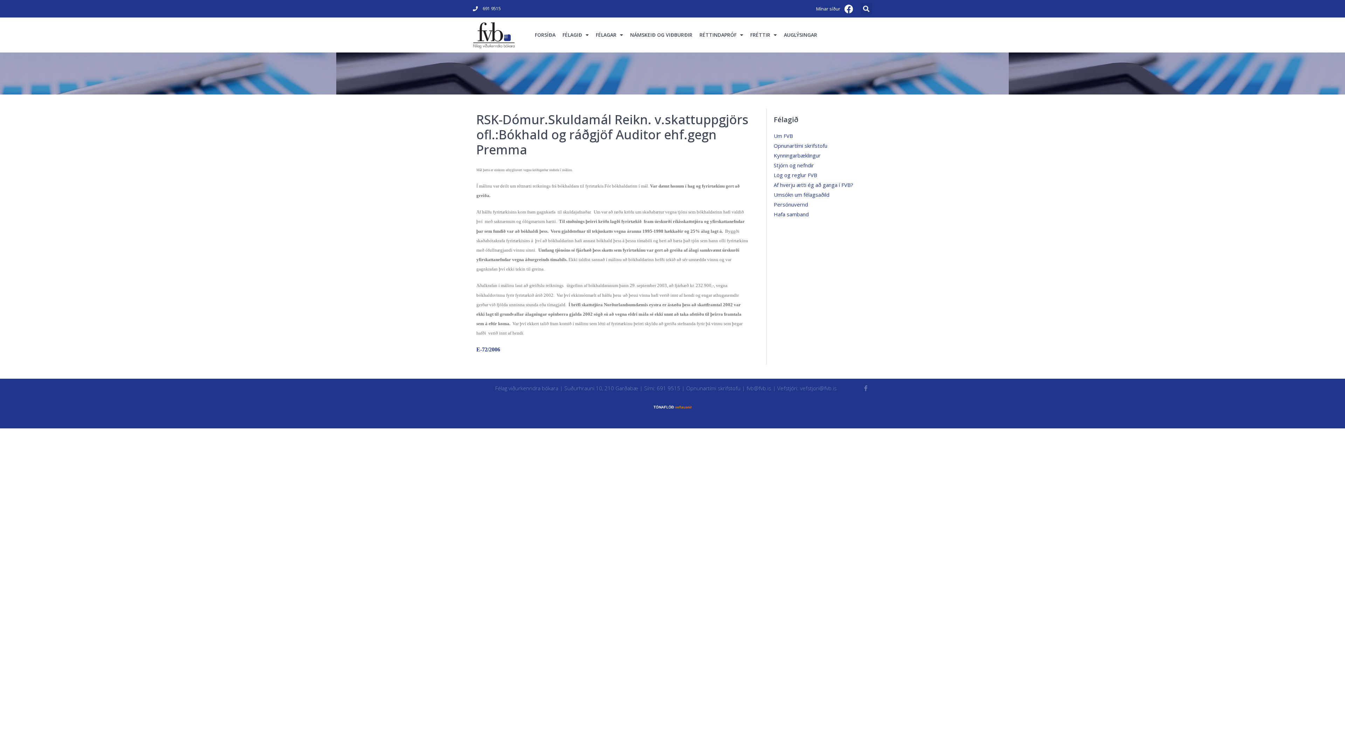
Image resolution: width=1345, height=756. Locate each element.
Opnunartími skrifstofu (800, 145)
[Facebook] (849, 9)
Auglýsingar (800, 34)
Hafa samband (791, 214)
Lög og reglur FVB (795, 175)
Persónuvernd (791, 204)
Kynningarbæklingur (797, 155)
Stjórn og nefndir (794, 165)
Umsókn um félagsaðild (801, 194)
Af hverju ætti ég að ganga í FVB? (813, 184)
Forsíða (545, 34)
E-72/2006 (488, 349)
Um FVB (783, 135)
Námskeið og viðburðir (661, 34)
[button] (866, 9)
